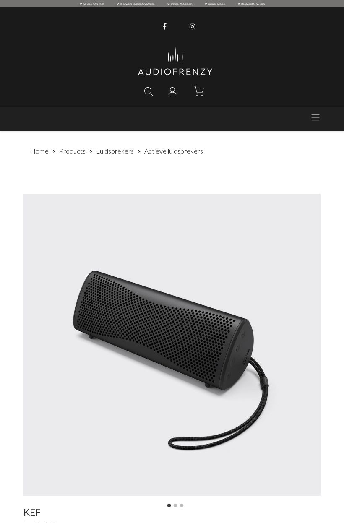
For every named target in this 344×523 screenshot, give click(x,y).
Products (72, 151)
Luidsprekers (115, 151)
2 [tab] (175, 506)
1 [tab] (169, 506)
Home (39, 151)
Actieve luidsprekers (173, 151)
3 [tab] (181, 506)
